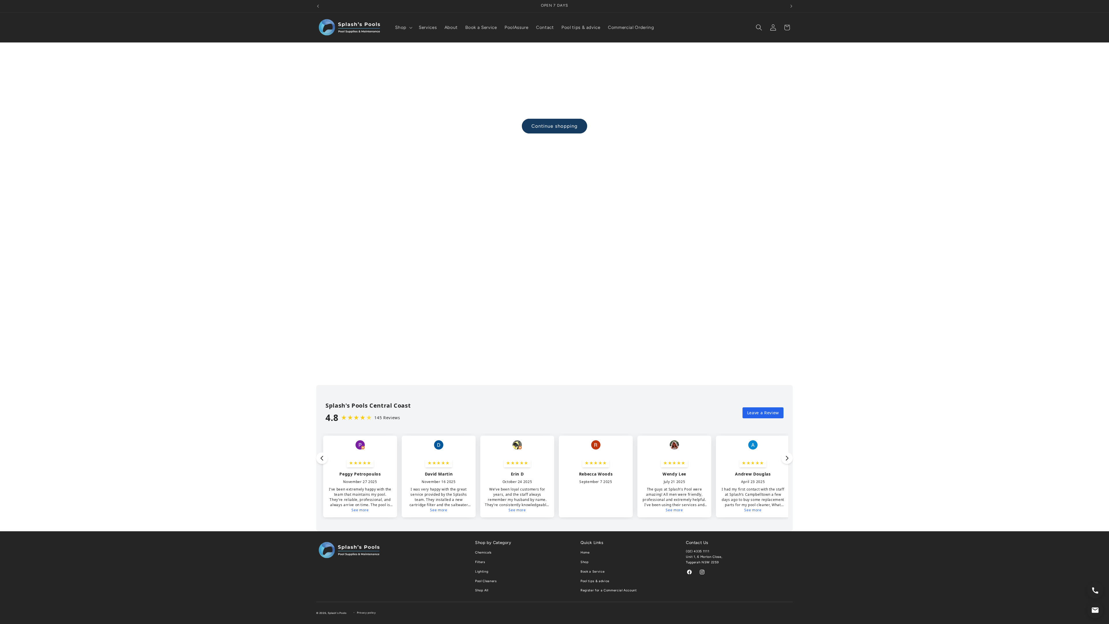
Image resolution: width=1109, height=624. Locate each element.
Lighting (481, 571)
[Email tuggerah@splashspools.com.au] (1095, 610)
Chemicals (483, 552)
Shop (584, 562)
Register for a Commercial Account (608, 590)
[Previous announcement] (318, 6)
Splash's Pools (337, 613)
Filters (480, 562)
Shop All (481, 590)
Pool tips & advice (594, 581)
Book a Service (592, 571)
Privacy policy (366, 612)
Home (585, 552)
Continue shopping (554, 126)
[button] (403, 27)
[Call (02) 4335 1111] (1095, 590)
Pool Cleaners (486, 581)
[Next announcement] (791, 6)
